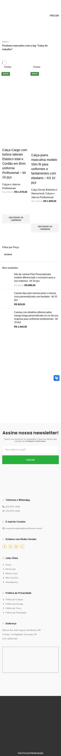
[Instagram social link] (30, 2)
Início (5, 42)
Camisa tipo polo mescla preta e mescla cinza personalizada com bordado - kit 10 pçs (35, 296)
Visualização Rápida (6, 227)
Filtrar (8, 255)
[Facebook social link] (27, 2)
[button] (16, 219)
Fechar (7, 67)
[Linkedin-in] (16, 546)
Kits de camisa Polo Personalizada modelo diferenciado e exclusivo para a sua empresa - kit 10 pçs (34, 277)
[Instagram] (10, 546)
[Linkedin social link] (34, 2)
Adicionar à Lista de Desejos (6, 211)
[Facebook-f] (4, 546)
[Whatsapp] (22, 546)
